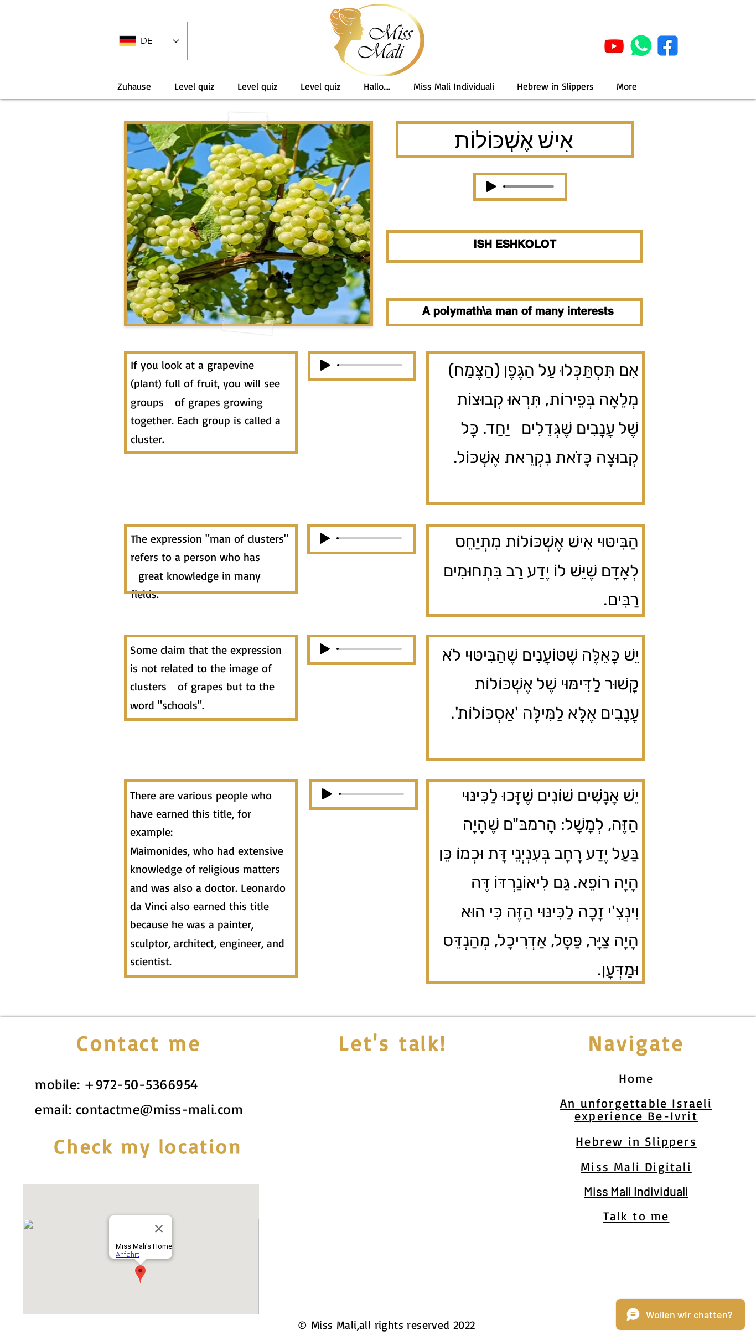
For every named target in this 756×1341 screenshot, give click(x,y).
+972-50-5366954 (141, 1084)
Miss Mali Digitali (636, 1166)
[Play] (491, 186)
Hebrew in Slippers (636, 1141)
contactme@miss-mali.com (160, 1109)
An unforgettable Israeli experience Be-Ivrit (636, 1109)
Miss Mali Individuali (636, 1191)
